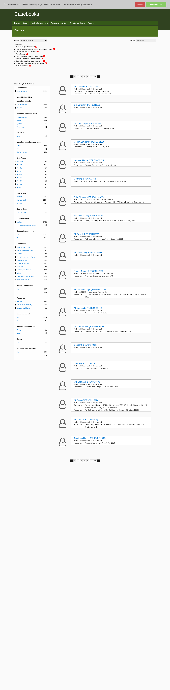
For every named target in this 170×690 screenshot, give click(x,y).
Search (25, 23)
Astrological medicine (58, 23)
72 (95, 77)
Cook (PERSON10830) (84, 363)
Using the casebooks (77, 23)
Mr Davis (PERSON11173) (86, 86)
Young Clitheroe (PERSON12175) (89, 160)
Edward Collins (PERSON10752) (89, 216)
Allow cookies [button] (156, 4)
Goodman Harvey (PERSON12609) (90, 438)
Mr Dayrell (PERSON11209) (86, 234)
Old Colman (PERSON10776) (87, 382)
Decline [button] (140, 4)
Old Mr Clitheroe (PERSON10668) (89, 326)
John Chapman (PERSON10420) (89, 197)
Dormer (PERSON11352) (85, 179)
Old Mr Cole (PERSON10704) (87, 123)
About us (91, 23)
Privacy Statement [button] (83, 4)
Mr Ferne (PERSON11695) (86, 420)
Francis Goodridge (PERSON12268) (90, 289)
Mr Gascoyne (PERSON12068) (88, 253)
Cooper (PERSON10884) (85, 345)
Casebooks (26, 14)
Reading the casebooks (39, 23)
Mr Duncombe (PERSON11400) (88, 308)
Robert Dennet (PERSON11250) (88, 271)
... (91, 77)
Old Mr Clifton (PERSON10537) (88, 105)
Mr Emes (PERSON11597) (86, 400)
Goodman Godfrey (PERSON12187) (90, 142)
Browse (17, 23)
